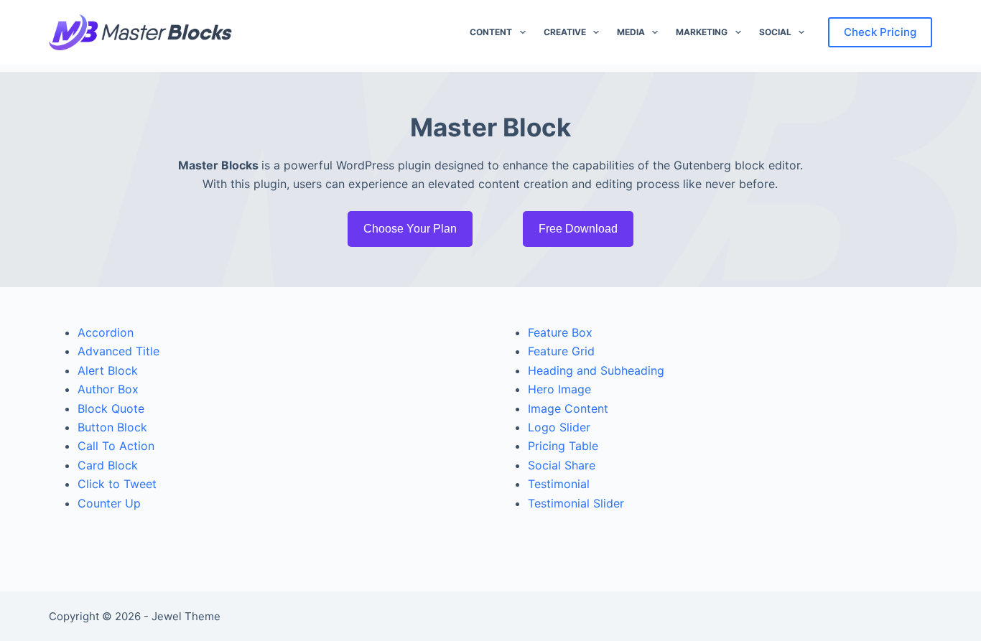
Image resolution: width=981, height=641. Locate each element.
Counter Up (109, 503)
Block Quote (111, 408)
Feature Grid (561, 351)
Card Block (108, 465)
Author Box (108, 389)
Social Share (561, 465)
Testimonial (559, 484)
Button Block (112, 427)
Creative (565, 32)
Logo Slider (559, 427)
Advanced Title (118, 351)
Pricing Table (563, 446)
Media (631, 32)
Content (491, 32)
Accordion (106, 332)
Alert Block (108, 370)
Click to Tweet (117, 484)
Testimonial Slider (576, 503)
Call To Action (116, 446)
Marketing (701, 32)
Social (775, 32)
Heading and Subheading (596, 370)
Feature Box (560, 332)
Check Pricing (880, 32)
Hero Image (559, 389)
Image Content (568, 408)
